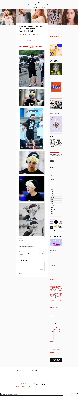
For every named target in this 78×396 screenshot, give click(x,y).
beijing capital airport (55, 287)
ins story (53, 297)
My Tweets (51, 272)
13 (59, 333)
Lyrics (52, 187)
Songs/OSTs (53, 205)
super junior (57, 307)
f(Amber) (33, 34)
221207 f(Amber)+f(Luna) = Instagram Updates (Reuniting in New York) (38, 378)
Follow (52, 161)
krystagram (59, 299)
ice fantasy (58, 296)
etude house (58, 292)
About (34, 7)
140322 (54, 286)
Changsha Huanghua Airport (53, 288)
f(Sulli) (52, 177)
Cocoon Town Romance (53, 289)
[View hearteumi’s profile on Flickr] (58, 36)
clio (61, 288)
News (52, 193)
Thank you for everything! (36, 375)
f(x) (25, 246)
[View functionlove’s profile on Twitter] (53, 36)
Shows (52, 203)
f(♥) (39, 2)
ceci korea (59, 287)
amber (23, 246)
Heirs (54, 294)
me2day (52, 191)
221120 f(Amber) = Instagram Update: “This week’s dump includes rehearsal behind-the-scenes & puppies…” (39, 384)
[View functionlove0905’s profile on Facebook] (51, 36)
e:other (59, 290)
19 (57, 335)
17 (54, 335)
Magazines (52, 189)
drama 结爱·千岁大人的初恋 (54, 290)
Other (52, 195)
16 (52, 335)
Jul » (52, 341)
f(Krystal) (52, 173)
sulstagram (53, 307)
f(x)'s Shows (18, 381)
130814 (51, 286)
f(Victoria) (52, 179)
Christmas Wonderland (58, 288)
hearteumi (28, 34)
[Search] (61, 29)
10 (54, 333)
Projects (52, 201)
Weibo (52, 213)
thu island (59, 307)
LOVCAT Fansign (55, 300)
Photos (36, 34)
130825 (52, 286)
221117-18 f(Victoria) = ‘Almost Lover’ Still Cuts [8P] (38, 381)
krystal (51, 300)
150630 (20, 246)
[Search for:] (56, 29)
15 (50, 335)
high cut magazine (58, 294)
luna (58, 300)
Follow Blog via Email (54, 151)
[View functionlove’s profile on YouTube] (56, 36)
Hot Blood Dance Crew (54, 296)
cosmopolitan (57, 289)
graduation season (56, 293)
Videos (52, 211)
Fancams (52, 183)
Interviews (52, 185)
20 (59, 335)
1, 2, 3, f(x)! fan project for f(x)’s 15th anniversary (37, 373)
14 (61, 333)
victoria (60, 308)
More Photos (52, 352)
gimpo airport (52, 293)
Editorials (52, 169)
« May (51, 341)
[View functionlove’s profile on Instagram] (54, 36)
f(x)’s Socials (43, 7)
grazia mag (59, 293)
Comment (41, 269)
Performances (53, 197)
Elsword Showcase (54, 292)
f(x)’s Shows (38, 7)
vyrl (50, 310)
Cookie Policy (15, 394)
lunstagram (54, 301)
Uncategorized (53, 209)
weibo (52, 310)
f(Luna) (52, 175)
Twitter (52, 207)
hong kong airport (55, 295)
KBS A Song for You (30, 246)
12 (57, 333)
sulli (51, 307)
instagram (57, 297)
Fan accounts (53, 181)
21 (61, 335)
